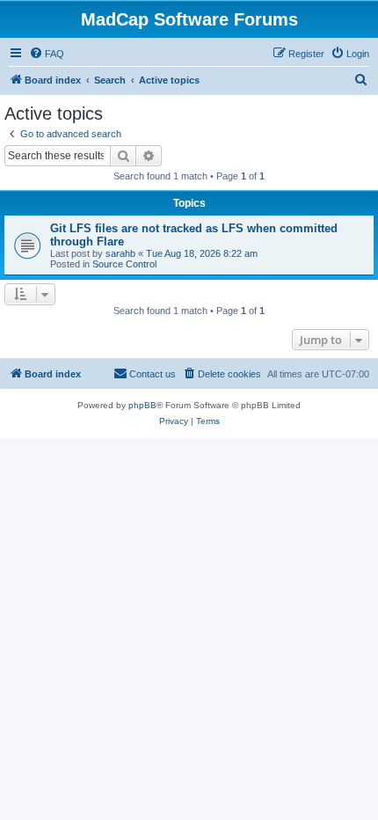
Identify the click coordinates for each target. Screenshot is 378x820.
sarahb (120, 253)
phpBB (142, 405)
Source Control (124, 264)
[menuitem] (46, 53)
